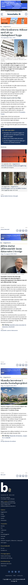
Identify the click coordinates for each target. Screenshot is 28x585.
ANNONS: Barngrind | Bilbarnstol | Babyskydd (11, 540)
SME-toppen (3, 542)
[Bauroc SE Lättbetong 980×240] (14, 21)
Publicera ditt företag (5, 556)
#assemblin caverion (6, 330)
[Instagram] (12, 572)
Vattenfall (3, 536)
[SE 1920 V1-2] (14, 5)
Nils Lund (3, 364)
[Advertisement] (14, 212)
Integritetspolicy (8, 575)
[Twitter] (19, 572)
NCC (2, 528)
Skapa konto (4, 565)
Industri (2, 518)
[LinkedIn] (16, 572)
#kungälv (15, 196)
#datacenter (14, 330)
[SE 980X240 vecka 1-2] (14, 237)
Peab (2, 532)
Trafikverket (3, 530)
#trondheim (13, 441)
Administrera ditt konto (6, 563)
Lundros (6, 501)
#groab (2, 196)
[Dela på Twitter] (20, 230)
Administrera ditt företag (6, 558)
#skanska (7, 441)
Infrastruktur (3, 520)
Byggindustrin (7, 26)
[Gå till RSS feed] (26, 230)
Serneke (2, 538)
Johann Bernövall (5, 229)
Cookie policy (20, 575)
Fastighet (3, 516)
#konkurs (10, 196)
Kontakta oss (4, 550)
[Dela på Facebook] (17, 230)
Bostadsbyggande (5, 534)
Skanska (3, 526)
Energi (2, 514)
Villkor (14, 575)
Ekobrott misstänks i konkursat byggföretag (13, 165)
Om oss (2, 548)
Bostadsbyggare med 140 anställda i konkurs (14, 188)
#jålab (6, 196)
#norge (2, 441)
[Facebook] (9, 572)
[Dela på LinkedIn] (23, 230)
